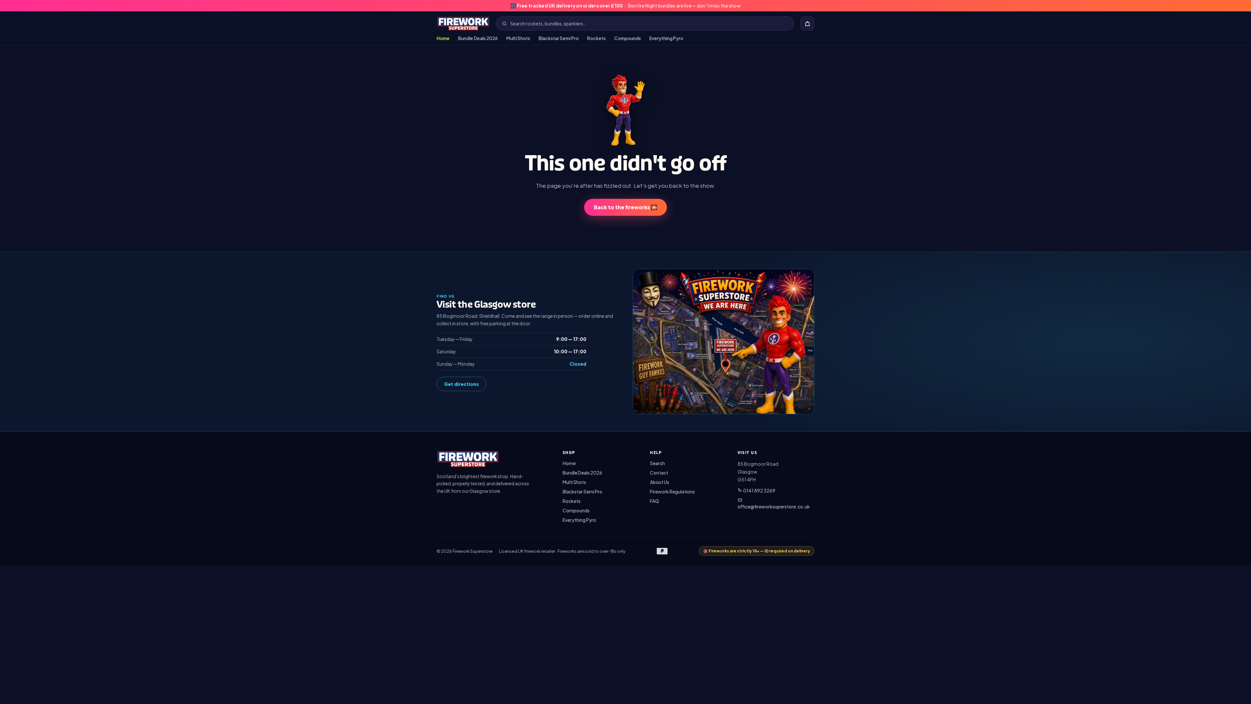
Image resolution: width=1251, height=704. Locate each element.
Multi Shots (518, 38)
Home (443, 38)
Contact (659, 473)
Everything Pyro (666, 38)
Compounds (627, 38)
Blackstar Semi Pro (559, 38)
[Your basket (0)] (807, 23)
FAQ (654, 501)
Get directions (461, 384)
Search (657, 463)
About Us (659, 482)
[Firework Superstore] (463, 23)
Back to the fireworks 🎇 (625, 207)
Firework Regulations (672, 491)
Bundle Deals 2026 (478, 38)
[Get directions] (723, 341)
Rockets (596, 38)
